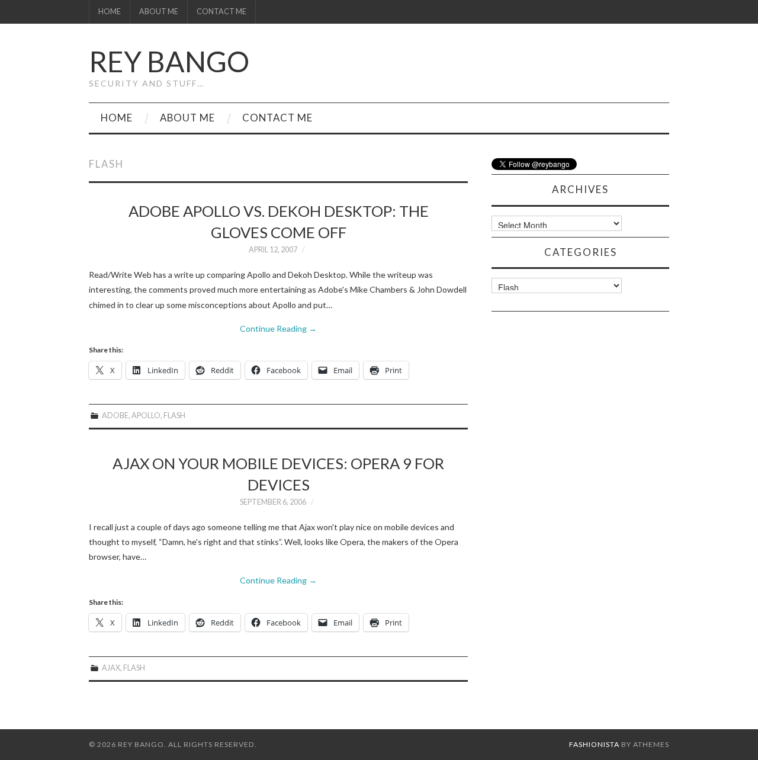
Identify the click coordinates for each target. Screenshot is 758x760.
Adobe (115, 415)
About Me (158, 11)
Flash (174, 415)
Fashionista (594, 744)
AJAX (111, 667)
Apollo (145, 415)
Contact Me (221, 11)
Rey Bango (169, 61)
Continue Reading (278, 328)
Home (109, 11)
